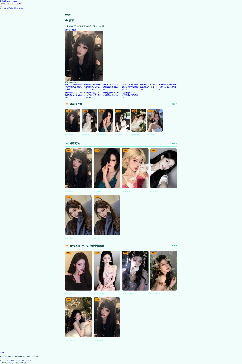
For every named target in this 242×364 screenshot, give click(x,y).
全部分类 (6, 360)
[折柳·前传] (121, 56)
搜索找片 (18, 360)
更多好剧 (174, 143)
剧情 (11, 8)
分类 (4, 8)
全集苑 (2, 353)
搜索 (21, 8)
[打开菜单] (1, 6)
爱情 (15, 8)
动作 (18, 8)
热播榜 (74, 30)
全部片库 (174, 246)
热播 (8, 8)
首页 (1, 8)
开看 (20, 3)
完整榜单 (174, 104)
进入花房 (68, 30)
